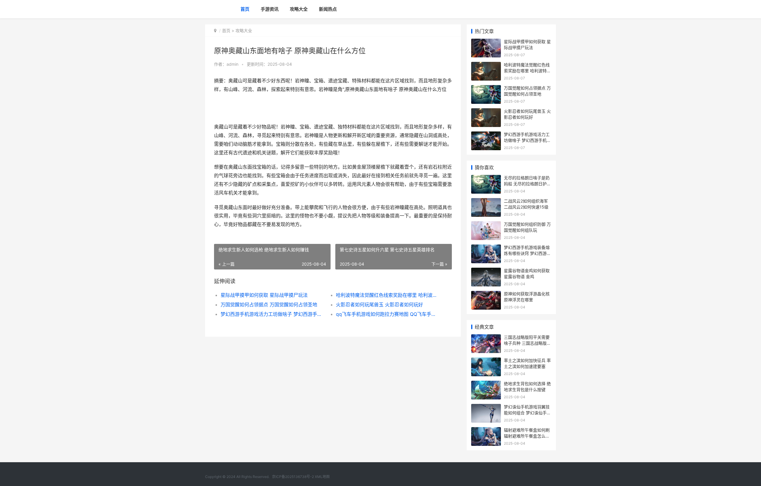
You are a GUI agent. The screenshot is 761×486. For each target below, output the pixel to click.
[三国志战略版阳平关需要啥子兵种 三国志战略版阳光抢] (486, 338)
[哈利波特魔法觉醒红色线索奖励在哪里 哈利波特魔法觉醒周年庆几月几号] (486, 65)
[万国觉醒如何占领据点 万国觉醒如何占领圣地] (486, 88)
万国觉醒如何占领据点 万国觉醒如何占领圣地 (269, 305)
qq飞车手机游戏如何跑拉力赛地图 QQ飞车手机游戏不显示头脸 (388, 314)
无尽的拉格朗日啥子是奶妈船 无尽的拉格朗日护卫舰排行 (527, 183)
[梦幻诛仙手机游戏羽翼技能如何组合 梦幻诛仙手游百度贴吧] (486, 407)
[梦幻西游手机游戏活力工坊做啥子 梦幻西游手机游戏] (486, 135)
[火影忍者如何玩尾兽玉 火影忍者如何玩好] (486, 112)
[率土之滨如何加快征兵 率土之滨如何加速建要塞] (486, 361)
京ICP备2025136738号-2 (293, 476)
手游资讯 (270, 9)
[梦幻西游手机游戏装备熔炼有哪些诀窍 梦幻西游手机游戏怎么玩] (486, 248)
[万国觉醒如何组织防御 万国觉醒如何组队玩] (486, 225)
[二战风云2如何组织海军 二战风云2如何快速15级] (486, 201)
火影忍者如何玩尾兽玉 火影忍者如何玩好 (379, 305)
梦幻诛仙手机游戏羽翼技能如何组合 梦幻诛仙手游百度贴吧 (527, 412)
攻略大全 (299, 9)
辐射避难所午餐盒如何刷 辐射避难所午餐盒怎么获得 (527, 435)
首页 (244, 9)
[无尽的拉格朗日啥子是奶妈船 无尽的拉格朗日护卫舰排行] (486, 178)
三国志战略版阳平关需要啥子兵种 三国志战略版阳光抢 (527, 343)
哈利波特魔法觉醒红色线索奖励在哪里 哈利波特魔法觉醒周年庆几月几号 (388, 295)
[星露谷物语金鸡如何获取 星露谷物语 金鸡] (486, 271)
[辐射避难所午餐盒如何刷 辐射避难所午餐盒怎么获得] (486, 430)
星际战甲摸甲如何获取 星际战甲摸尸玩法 (264, 295)
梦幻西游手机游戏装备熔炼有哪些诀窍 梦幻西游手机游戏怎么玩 (527, 253)
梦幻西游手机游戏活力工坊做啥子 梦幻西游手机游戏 (272, 314)
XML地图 (322, 476)
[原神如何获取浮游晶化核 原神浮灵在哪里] (486, 294)
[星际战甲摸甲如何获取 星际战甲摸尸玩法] (486, 42)
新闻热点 (328, 9)
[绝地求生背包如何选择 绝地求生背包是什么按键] (486, 384)
